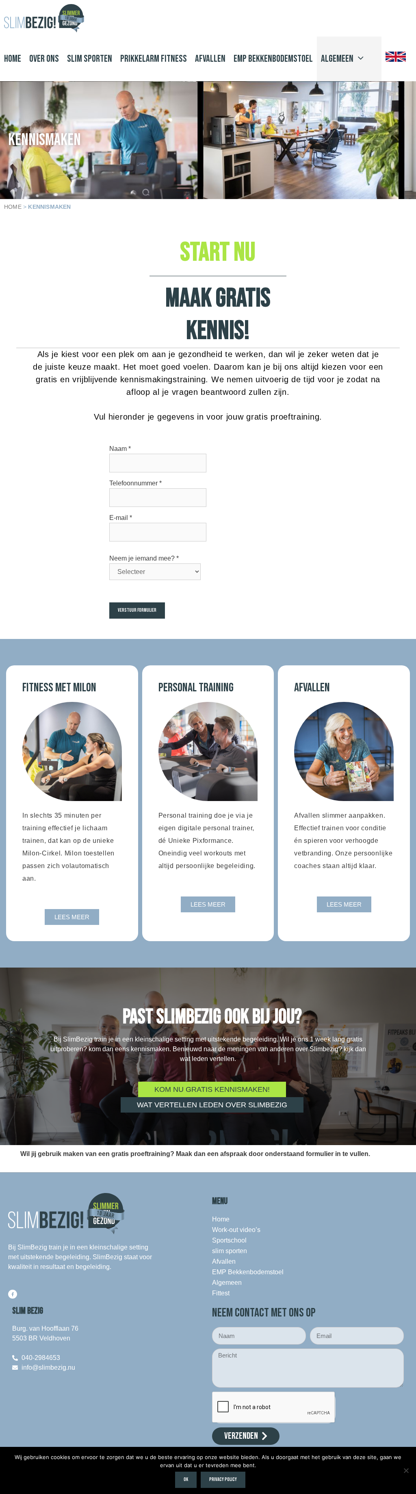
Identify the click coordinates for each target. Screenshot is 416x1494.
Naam (120, 448)
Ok (186, 1480)
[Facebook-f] (12, 1294)
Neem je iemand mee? (144, 558)
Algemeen (337, 59)
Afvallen (210, 59)
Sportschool (229, 1240)
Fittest (221, 1293)
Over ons (44, 59)
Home (12, 59)
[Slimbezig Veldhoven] (46, 18)
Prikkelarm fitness (153, 59)
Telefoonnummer (135, 483)
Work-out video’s (236, 1229)
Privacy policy (223, 1480)
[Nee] (406, 1470)
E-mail (120, 517)
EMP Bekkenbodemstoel (273, 59)
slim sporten (89, 59)
